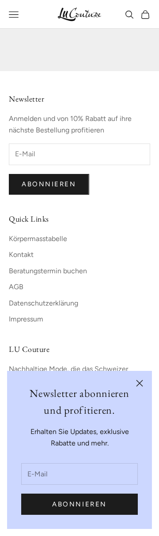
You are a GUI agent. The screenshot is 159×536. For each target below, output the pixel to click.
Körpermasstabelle (38, 238)
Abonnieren (79, 504)
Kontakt (21, 254)
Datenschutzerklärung (43, 303)
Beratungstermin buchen (48, 271)
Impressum (26, 319)
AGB (16, 287)
